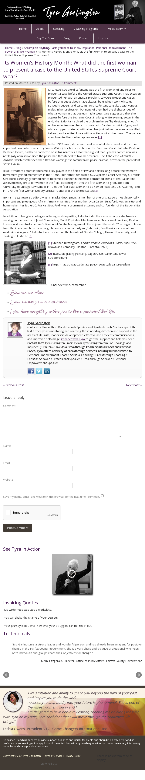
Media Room (115, 28)
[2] (96, 190)
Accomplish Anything (36, 48)
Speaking (58, 28)
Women (30, 51)
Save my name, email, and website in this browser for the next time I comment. (51, 496)
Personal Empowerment (111, 48)
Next (139, 675)
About (40, 28)
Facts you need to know (65, 48)
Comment (9, 406)
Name (7, 446)
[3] (30, 236)
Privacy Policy (72, 755)
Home (23, 28)
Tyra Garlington (38, 323)
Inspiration (88, 48)
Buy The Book (45, 38)
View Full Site (49, 763)
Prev (6, 675)
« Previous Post (13, 385)
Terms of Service (52, 755)
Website (8, 479)
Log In (102, 38)
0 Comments (70, 83)
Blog (66, 38)
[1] (100, 137)
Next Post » (134, 385)
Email (6, 463)
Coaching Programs (86, 28)
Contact (84, 38)
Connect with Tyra (73, 339)
